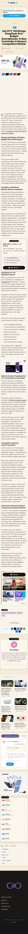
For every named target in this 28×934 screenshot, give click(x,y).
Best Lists (5, 855)
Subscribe (15, 574)
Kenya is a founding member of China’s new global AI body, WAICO (20, 725)
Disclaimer (4, 909)
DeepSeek (19, 612)
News (16, 23)
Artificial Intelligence (8, 612)
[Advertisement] (14, 96)
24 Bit (4, 857)
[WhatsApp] (24, 629)
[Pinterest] (14, 74)
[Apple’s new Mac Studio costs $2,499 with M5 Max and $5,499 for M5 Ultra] (7, 701)
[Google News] (14, 623)
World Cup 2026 (6, 897)
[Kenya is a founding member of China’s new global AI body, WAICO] (21, 718)
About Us (4, 900)
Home (13, 23)
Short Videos (6, 860)
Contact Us (4, 903)
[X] (6, 74)
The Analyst (7, 48)
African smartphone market (18, 400)
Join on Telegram (15, 15)
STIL (3, 863)
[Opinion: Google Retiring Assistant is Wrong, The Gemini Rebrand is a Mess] (7, 718)
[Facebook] (3, 74)
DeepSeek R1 (5, 282)
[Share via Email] (18, 74)
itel (3, 615)
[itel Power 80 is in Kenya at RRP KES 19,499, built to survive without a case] (21, 701)
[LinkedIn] (10, 74)
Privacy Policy (5, 906)
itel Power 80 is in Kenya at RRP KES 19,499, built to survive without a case (20, 708)
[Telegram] (16, 631)
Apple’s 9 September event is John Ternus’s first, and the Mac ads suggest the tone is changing (6, 691)
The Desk (5, 849)
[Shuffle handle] (20, 741)
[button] (14, 584)
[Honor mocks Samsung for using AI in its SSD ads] (21, 683)
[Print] (20, 631)
